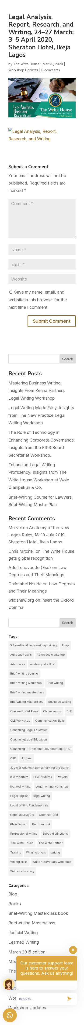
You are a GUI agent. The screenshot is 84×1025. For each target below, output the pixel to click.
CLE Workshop (20, 720)
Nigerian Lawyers (22, 814)
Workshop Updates (23, 70)
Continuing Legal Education (29, 730)
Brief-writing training (24, 673)
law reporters (19, 777)
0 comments (50, 70)
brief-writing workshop (26, 683)
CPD (13, 758)
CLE (69, 711)
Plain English (18, 824)
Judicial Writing (23, 932)
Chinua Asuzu (52, 711)
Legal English (19, 796)
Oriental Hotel (48, 814)
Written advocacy (22, 871)
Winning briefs (36, 852)
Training (15, 852)
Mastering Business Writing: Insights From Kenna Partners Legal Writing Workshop (36, 391)
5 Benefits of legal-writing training (33, 645)
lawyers (62, 777)
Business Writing (59, 701)
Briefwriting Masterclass (26, 701)
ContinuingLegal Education (28, 739)
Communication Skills (50, 720)
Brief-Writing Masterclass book (38, 913)
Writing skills (19, 862)
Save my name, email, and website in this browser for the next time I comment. (37, 300)
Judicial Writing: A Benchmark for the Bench (40, 767)
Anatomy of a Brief (43, 664)
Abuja (65, 645)
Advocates (17, 664)
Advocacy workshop (51, 654)
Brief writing (55, 683)
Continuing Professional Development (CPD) (40, 749)
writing (55, 852)
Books (14, 903)
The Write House (26, 64)
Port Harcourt (41, 824)
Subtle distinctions (55, 833)
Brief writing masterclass (27, 692)
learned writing (20, 786)
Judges (26, 758)
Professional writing (24, 833)
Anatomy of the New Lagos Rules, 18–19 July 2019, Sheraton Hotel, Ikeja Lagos (38, 534)
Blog (12, 893)
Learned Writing (23, 942)
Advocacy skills (21, 654)
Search (67, 359)
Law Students (42, 777)
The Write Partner (50, 843)
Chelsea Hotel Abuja (24, 711)
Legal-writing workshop (51, 786)
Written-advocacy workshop (52, 862)
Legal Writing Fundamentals (29, 805)
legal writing (41, 796)
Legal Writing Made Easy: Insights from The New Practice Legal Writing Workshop (41, 415)
